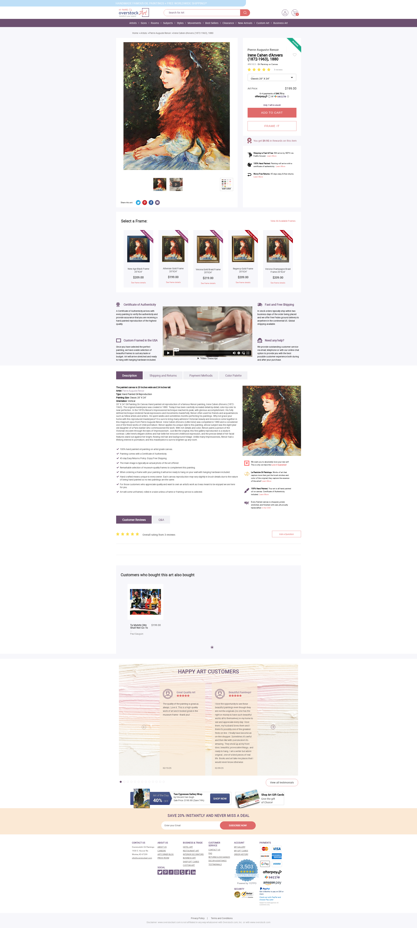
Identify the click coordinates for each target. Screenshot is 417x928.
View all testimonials (282, 782)
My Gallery (239, 847)
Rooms (155, 23)
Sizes (144, 23)
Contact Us (214, 850)
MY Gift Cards (241, 851)
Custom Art (262, 23)
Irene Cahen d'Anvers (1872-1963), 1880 (193, 33)
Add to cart (272, 112)
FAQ (210, 853)
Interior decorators (193, 854)
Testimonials (215, 864)
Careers (162, 851)
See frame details (138, 282)
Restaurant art (191, 851)
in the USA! (266, 507)
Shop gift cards (191, 861)
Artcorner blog (166, 854)
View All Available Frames (283, 221)
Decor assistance (217, 860)
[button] (273, 727)
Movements (194, 23)
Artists (133, 23)
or (280, 96)
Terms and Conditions (222, 918)
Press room (163, 858)
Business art (189, 858)
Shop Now (220, 798)
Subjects (168, 23)
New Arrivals (245, 23)
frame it (272, 126)
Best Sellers (211, 23)
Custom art (189, 865)
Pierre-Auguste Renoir (160, 33)
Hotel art (188, 847)
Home (135, 33)
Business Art (280, 23)
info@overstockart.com (142, 858)
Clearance (228, 23)
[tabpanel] (145, 610)
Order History (241, 854)
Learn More (271, 156)
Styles (180, 23)
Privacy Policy (197, 918)
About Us (162, 847)
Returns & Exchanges (219, 857)
